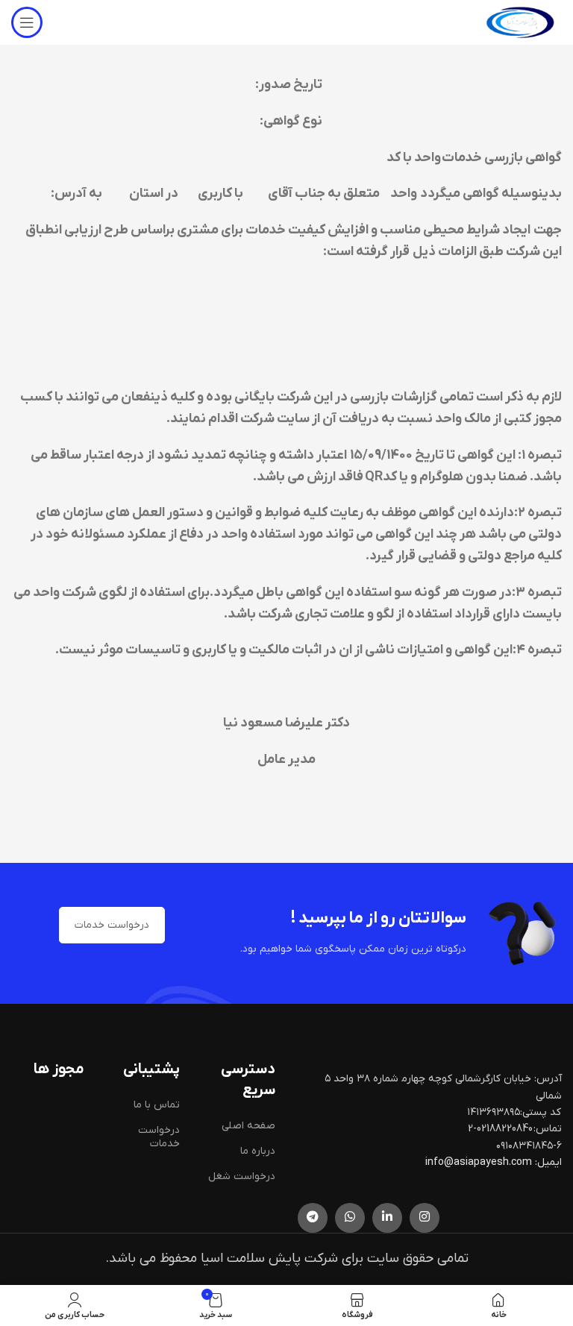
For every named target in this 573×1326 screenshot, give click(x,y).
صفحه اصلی (248, 1126)
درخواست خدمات (112, 925)
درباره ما (257, 1151)
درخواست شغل (241, 1176)
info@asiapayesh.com (480, 1162)
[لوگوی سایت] (520, 22)
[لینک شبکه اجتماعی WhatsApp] (350, 1218)
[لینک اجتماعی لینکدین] (387, 1218)
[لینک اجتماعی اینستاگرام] (424, 1218)
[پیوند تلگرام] (313, 1218)
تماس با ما (157, 1105)
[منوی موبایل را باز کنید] (27, 22)
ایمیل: (548, 1162)
